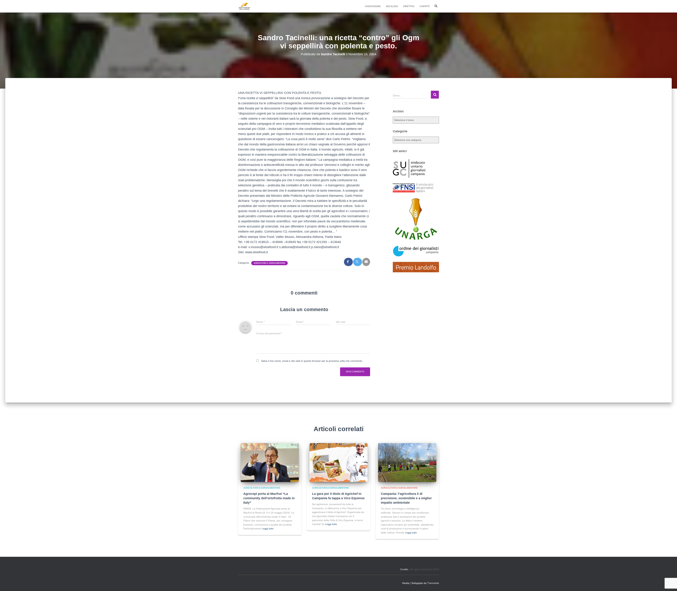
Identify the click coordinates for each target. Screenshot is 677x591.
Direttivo (408, 6)
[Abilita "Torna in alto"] (670, 584)
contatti (425, 6)
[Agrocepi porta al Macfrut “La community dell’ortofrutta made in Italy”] (270, 462)
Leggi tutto (268, 528)
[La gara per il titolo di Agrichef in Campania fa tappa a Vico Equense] (338, 462)
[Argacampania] (244, 6)
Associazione (373, 6)
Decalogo (392, 6)
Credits (404, 569)
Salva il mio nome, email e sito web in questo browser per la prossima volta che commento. (312, 360)
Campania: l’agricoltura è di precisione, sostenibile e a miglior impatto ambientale (406, 498)
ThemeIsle (433, 583)
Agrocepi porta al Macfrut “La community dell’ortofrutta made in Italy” (269, 498)
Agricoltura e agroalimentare (269, 263)
